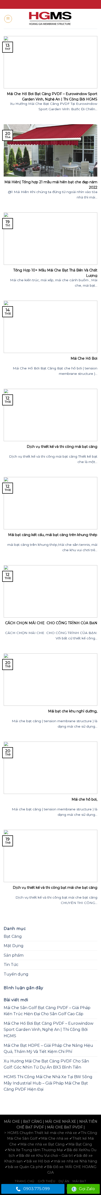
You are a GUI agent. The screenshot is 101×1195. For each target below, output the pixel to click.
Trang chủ (25, 1181)
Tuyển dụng (16, 974)
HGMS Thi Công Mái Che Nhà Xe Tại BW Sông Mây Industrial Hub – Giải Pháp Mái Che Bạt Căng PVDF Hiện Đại (48, 1083)
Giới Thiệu (46, 1181)
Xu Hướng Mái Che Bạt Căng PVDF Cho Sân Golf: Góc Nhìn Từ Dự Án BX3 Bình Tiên (46, 1064)
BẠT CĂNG (32, 1121)
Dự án (64, 1181)
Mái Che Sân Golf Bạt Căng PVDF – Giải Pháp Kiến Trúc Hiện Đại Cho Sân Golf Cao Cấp (47, 1010)
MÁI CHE (12, 1121)
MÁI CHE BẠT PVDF (65, 1127)
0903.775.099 (36, 1188)
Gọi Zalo (87, 1188)
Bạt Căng (13, 936)
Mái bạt (79, 1181)
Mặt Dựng (14, 945)
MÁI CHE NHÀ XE (60, 1121)
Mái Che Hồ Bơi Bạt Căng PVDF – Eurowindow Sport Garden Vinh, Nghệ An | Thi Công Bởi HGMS (48, 1029)
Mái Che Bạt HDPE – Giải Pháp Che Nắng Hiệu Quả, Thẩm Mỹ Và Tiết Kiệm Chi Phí (48, 1048)
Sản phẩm (14, 955)
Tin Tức (11, 964)
